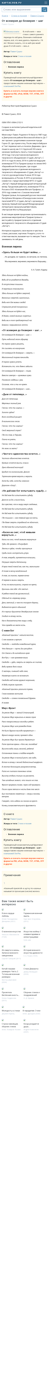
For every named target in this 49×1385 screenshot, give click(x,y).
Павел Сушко (16, 51)
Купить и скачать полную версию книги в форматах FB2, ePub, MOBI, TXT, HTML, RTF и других (24, 94)
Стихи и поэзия (24, 56)
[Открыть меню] (45, 2)
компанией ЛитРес (12, 86)
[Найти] (44, 9)
